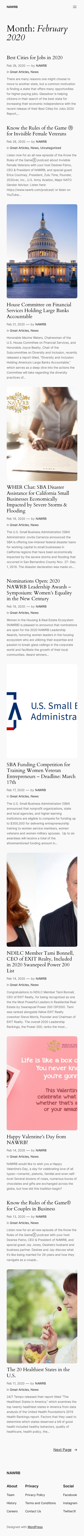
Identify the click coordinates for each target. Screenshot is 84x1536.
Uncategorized (50, 148)
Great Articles (19, 72)
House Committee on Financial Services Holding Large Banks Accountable (39, 310)
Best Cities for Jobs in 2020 (35, 57)
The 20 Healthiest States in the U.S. (38, 1372)
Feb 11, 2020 (16, 1383)
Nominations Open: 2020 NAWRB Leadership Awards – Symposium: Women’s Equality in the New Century (39, 590)
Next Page (65, 1450)
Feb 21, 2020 (16, 324)
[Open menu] (74, 6)
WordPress (35, 1527)
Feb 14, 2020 (16, 978)
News (35, 72)
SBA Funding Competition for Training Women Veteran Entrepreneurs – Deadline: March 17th (41, 773)
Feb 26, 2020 (16, 65)
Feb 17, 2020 (16, 790)
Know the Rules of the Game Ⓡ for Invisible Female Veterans (40, 131)
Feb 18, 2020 (16, 518)
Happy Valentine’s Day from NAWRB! (36, 1140)
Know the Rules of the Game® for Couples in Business (39, 1206)
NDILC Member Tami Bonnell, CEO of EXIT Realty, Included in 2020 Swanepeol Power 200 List (40, 962)
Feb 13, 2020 (16, 1216)
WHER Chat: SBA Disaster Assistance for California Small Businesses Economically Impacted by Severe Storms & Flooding (38, 499)
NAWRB (12, 7)
